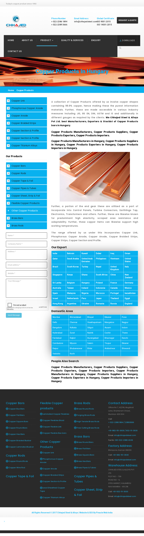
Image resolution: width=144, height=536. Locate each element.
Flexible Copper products (51, 405)
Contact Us (15, 51)
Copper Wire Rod (16, 467)
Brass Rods (17, 225)
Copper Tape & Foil (22, 180)
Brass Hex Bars (83, 461)
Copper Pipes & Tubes (24, 188)
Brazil (55, 267)
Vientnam (114, 258)
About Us (27, 40)
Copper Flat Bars (16, 415)
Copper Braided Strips (24, 123)
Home (11, 40)
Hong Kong (58, 303)
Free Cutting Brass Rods (87, 427)
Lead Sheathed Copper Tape (52, 489)
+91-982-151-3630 (121, 455)
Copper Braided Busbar (19, 440)
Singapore (57, 275)
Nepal (98, 267)
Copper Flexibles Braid (53, 420)
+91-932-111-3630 (120, 491)
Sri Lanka (57, 283)
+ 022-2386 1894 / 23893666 (121, 422)
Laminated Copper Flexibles (55, 414)
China (113, 275)
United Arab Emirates (87, 260)
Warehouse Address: (123, 465)
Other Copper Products (25, 210)
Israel (55, 298)
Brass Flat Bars (83, 448)
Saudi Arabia (73, 258)
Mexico (128, 288)
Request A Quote (127, 20)
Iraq (112, 253)
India (55, 253)
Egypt (127, 298)
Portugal (114, 293)
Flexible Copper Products (26, 203)
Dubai (98, 253)
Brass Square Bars (85, 455)
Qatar (55, 258)
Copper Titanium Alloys (24, 145)
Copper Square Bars (18, 421)
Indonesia (100, 288)
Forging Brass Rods (85, 415)
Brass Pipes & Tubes (86, 467)
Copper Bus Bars (16, 408)
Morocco (100, 293)
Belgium (71, 283)
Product (45, 40)
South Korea (73, 267)
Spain (55, 293)
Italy (127, 267)
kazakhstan (130, 293)
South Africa (101, 275)
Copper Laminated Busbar (21, 447)
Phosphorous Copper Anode (27, 108)
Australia (57, 288)
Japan (99, 298)
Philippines (101, 258)
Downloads (128, 40)
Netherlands (73, 298)
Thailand (114, 298)
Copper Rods (19, 173)
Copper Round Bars (17, 427)
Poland (99, 283)
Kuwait (85, 253)
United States (128, 260)
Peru (84, 298)
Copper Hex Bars (16, 434)
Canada (114, 288)
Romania (100, 303)
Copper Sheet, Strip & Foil (26, 195)
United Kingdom (114, 268)
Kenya (70, 275)
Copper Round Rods (18, 461)
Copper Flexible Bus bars (54, 433)
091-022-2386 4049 (124, 440)
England (128, 303)
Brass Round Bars (84, 442)
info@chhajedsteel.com (85, 21)
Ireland (85, 288)
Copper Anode (20, 115)
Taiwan (70, 288)
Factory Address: (120, 446)
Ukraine (85, 303)
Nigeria (85, 293)
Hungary (85, 283)
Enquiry (96, 40)
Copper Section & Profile (25, 130)
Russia (113, 303)
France (113, 283)
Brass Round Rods (85, 408)
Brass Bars (17, 218)
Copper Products (25, 90)
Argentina (71, 303)
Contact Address (120, 403)
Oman (127, 253)
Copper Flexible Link (52, 426)
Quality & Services (72, 40)
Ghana (84, 275)
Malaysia (71, 293)
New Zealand (128, 276)
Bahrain (70, 253)
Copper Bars (19, 165)
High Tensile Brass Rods (87, 421)
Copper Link (18, 100)
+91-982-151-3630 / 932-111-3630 (123, 430)
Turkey (85, 267)
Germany (129, 283)
